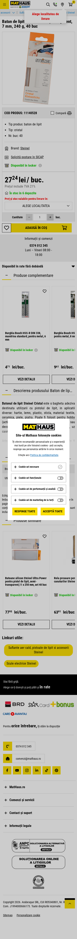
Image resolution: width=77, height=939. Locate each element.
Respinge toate (25, 511)
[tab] (38, 467)
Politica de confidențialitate (44, 455)
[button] (26, 467)
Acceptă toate (52, 511)
